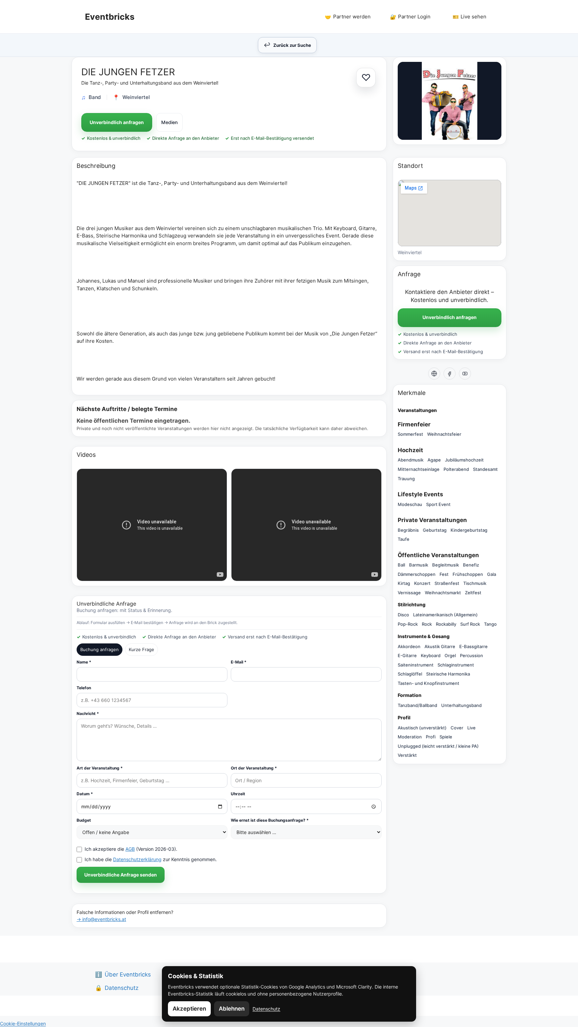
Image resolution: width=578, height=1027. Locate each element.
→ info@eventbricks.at (101, 919)
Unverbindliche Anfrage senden (120, 875)
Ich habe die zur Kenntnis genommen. (151, 859)
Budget (84, 820)
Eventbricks (109, 17)
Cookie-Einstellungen (23, 1023)
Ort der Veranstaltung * (254, 768)
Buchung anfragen (99, 649)
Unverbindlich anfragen (117, 122)
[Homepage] (434, 374)
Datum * (85, 793)
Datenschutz (266, 1009)
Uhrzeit (238, 793)
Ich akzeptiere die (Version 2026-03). (131, 849)
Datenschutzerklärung (137, 859)
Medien (169, 122)
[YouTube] (465, 374)
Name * (84, 661)
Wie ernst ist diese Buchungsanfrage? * (270, 820)
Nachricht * (88, 713)
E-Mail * (239, 661)
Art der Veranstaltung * (100, 768)
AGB (130, 849)
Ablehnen (232, 1008)
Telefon (84, 687)
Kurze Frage (141, 649)
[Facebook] (450, 374)
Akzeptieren (189, 1008)
